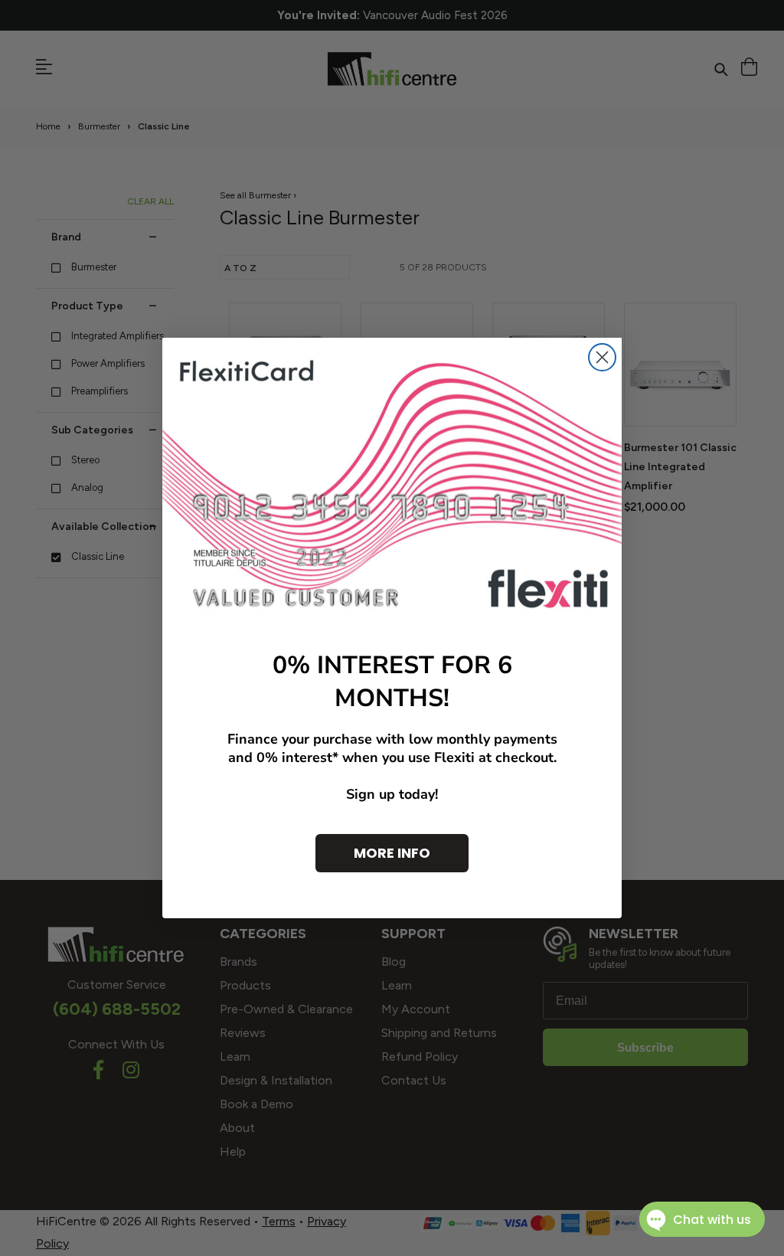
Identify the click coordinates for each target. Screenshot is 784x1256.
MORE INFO (392, 852)
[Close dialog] (602, 357)
